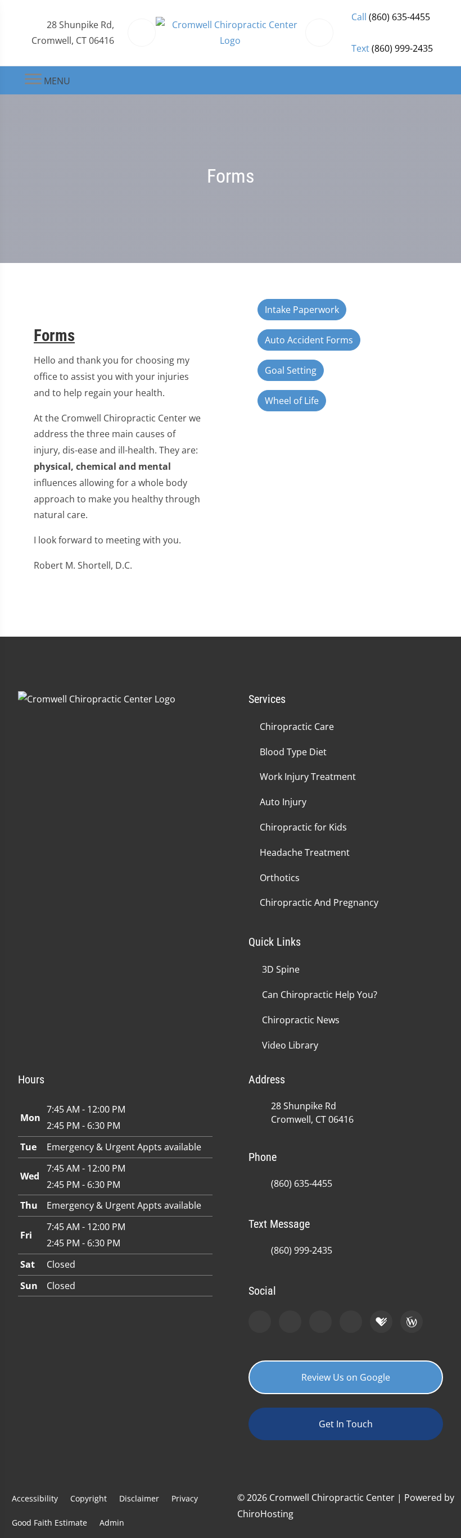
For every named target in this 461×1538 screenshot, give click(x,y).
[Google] (259, 1321)
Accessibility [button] (35, 1498)
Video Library (290, 1045)
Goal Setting (291, 370)
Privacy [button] (184, 1498)
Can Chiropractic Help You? (319, 994)
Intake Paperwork (302, 309)
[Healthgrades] (381, 1321)
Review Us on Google (345, 1377)
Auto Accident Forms (309, 340)
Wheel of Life (292, 400)
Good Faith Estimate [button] (49, 1522)
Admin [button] (112, 1522)
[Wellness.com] (411, 1321)
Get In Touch (346, 1424)
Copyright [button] (88, 1498)
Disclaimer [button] (139, 1498)
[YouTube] (351, 1321)
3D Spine (281, 969)
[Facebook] (290, 1321)
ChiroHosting (265, 1514)
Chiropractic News (301, 1020)
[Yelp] (320, 1321)
